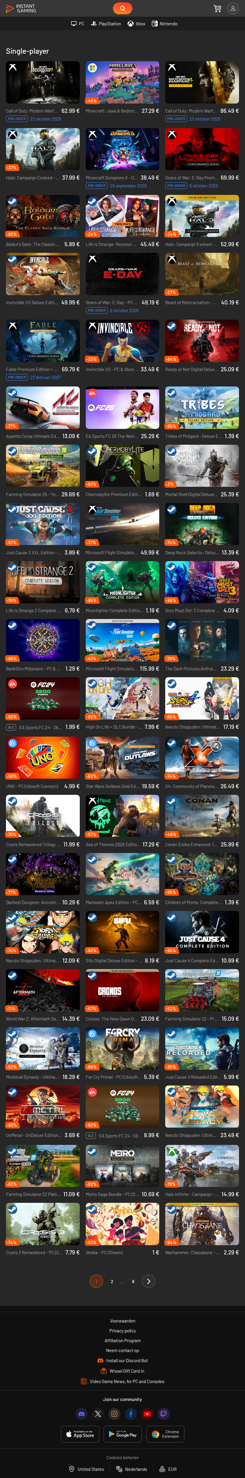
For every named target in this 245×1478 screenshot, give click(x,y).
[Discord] (82, 1414)
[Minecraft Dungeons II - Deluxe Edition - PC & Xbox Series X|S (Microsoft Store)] (123, 149)
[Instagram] (114, 1414)
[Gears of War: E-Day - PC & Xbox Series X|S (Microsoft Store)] (123, 274)
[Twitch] (164, 1414)
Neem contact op (122, 1350)
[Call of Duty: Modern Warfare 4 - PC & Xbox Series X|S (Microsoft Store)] (43, 82)
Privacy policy (122, 1330)
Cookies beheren (122, 1457)
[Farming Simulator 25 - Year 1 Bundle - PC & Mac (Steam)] (43, 466)
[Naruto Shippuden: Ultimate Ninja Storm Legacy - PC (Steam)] (202, 1107)
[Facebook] (131, 1414)
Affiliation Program (123, 1340)
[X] (98, 1414)
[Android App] (123, 1434)
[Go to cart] (217, 8)
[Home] (21, 8)
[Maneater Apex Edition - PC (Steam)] (123, 874)
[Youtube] (147, 1414)
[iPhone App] (80, 1434)
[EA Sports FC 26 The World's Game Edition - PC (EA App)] (123, 408)
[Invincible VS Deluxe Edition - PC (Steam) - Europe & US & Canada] (43, 274)
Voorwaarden (122, 1320)
